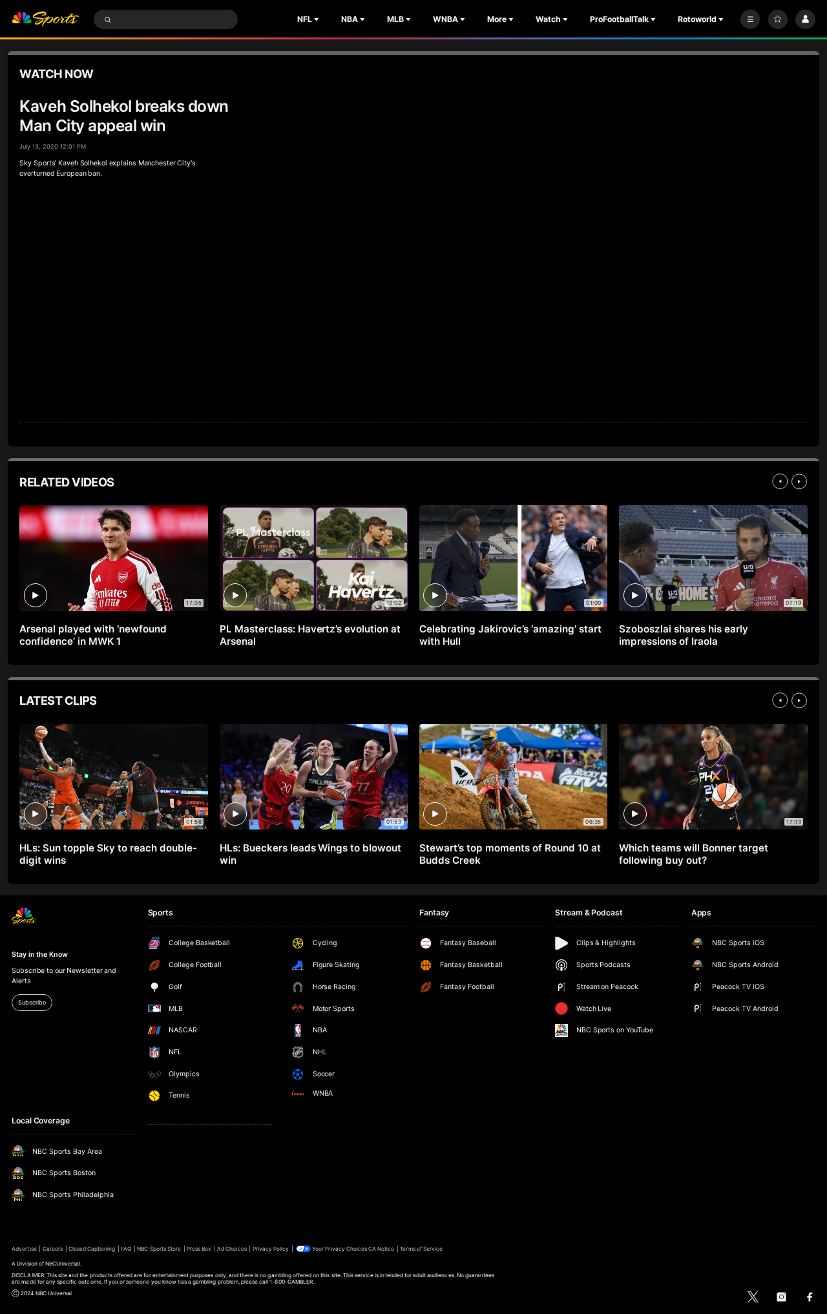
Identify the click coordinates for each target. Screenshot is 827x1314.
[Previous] (780, 481)
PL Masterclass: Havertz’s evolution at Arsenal (310, 635)
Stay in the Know (39, 954)
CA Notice (381, 1249)
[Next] (799, 481)
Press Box (199, 1249)
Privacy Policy (271, 1249)
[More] (750, 19)
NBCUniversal (63, 1263)
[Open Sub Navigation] (318, 19)
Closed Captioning (92, 1249)
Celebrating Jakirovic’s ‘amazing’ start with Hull (510, 635)
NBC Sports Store (159, 1249)
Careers (53, 1249)
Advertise (24, 1249)
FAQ (126, 1249)
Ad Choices (231, 1249)
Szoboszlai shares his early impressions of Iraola (683, 635)
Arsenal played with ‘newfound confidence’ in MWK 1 (93, 635)
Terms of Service (421, 1249)
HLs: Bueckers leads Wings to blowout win (310, 854)
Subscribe (31, 1002)
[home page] (45, 19)
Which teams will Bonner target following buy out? (693, 854)
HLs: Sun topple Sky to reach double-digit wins (107, 854)
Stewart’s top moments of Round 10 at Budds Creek (509, 854)
